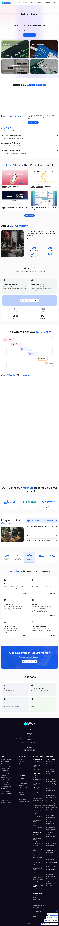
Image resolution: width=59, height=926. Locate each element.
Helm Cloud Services (37, 857)
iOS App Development (6, 802)
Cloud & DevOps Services (6, 782)
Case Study (21, 761)
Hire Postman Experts (50, 786)
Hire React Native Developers (49, 820)
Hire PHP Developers (50, 878)
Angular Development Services (37, 766)
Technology (32, 2)
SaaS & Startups (23, 783)
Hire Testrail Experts (50, 790)
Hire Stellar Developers (51, 805)
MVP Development (5, 761)
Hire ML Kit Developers (51, 774)
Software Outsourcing (6, 777)
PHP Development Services (38, 905)
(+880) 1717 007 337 (23, 710)
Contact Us (21, 770)
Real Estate (21, 794)
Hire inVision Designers (51, 854)
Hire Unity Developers (50, 771)
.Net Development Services (39, 903)
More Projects (32, 122)
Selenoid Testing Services (38, 803)
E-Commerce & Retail (24, 787)
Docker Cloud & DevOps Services (38, 865)
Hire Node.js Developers (51, 883)
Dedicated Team (5, 770)
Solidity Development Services (37, 813)
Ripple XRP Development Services (38, 824)
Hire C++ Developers (50, 885)
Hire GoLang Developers (51, 872)
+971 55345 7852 (52, 694)
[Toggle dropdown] (27, 2)
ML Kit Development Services (37, 780)
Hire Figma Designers (50, 852)
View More (29, 215)
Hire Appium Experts (50, 795)
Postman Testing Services (38, 796)
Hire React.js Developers (51, 761)
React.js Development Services (37, 762)
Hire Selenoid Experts (50, 793)
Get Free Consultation (28, 661)
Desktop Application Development (8, 779)
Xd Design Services (37, 882)
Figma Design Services (38, 875)
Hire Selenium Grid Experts (52, 784)
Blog (20, 764)
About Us (21, 759)
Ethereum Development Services (38, 821)
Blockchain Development (6, 791)
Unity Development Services (37, 776)
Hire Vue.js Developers (51, 766)
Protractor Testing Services (39, 805)
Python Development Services (37, 908)
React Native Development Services (38, 839)
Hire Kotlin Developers (50, 827)
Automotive (21, 781)
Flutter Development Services (37, 850)
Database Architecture (6, 798)
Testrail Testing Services (38, 800)
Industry (40, 2)
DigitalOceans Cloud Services (37, 869)
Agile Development (5, 784)
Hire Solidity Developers (51, 803)
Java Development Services (37, 900)
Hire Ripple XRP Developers (52, 810)
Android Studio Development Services (38, 842)
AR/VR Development (5, 789)
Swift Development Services (37, 835)
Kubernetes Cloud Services (38, 860)
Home (20, 2)
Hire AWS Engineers (50, 841)
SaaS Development (5, 768)
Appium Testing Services (38, 807)
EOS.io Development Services (37, 828)
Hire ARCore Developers (51, 776)
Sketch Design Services (38, 879)
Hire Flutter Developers (51, 829)
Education (21, 785)
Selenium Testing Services (38, 790)
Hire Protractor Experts (51, 797)
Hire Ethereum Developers (51, 807)
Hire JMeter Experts (50, 788)
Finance (21, 790)
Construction (22, 797)
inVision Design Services (38, 877)
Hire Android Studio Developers (50, 824)
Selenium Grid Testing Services (37, 793)
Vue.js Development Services (37, 769)
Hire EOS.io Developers (51, 812)
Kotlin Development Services (37, 846)
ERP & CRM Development (6, 793)
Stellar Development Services (37, 817)
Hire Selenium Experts (51, 781)
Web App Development (6, 773)
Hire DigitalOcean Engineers (50, 846)
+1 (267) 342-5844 (24, 694)
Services (25, 2)
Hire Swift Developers (50, 817)
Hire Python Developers (51, 881)
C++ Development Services (37, 915)
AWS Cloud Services (37, 862)
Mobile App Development (6, 766)
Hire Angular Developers (51, 763)
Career (20, 766)
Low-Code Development (6, 800)
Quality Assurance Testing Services (9, 795)
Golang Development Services (37, 896)
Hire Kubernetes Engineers (51, 838)
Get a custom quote (29, 35)
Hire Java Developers (50, 874)
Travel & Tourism (23, 799)
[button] (14, 129)
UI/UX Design (4, 775)
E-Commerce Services (6, 786)
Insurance (21, 792)
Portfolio (47, 2)
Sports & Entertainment (24, 801)
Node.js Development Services (37, 912)
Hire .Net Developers (50, 876)
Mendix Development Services (37, 889)
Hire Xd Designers (50, 859)
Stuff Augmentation (5, 764)
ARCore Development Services (37, 784)
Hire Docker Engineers (51, 843)
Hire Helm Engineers (50, 836)
